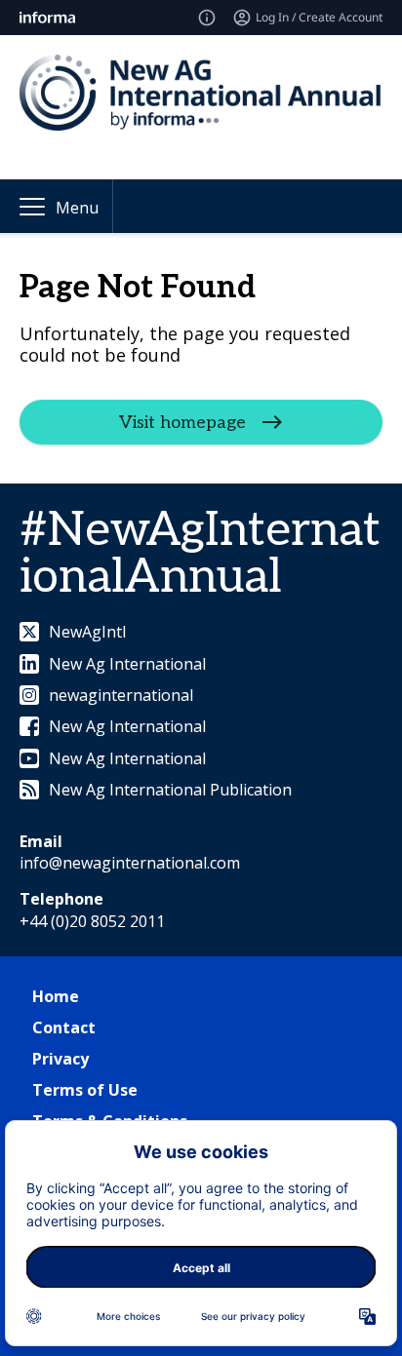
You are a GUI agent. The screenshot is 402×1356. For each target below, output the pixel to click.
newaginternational (121, 695)
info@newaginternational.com (130, 862)
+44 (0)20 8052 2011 (92, 921)
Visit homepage (182, 422)
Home (55, 996)
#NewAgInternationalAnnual (200, 554)
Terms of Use (85, 1090)
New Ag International (127, 664)
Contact (64, 1027)
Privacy (60, 1058)
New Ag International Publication (170, 789)
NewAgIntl (87, 631)
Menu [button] (77, 207)
